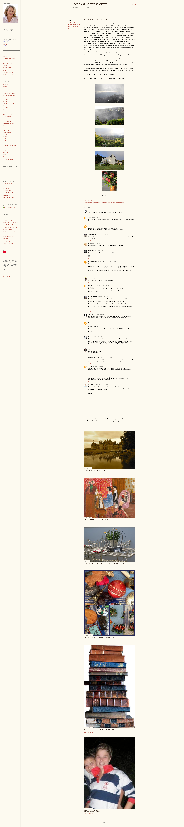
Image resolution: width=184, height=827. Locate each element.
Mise (89, 243)
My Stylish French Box (8, 193)
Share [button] (69, 17)
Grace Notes (6, 70)
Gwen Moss (6, 143)
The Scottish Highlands (8, 236)
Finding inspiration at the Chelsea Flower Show (106, 563)
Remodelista (6, 86)
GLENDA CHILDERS (93, 384)
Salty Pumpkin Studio (8, 128)
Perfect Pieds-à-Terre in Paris (10, 227)
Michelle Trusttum (92, 296)
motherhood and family (74, 22)
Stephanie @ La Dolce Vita (95, 357)
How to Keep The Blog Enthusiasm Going (8, 219)
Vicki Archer (6, 130)
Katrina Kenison (7, 116)
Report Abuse (7, 276)
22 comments (90, 522)
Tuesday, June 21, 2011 (97, 210)
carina (89, 217)
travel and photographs (74, 24)
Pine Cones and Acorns (9, 95)
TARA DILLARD (7, 138)
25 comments (90, 565)
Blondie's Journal (92, 250)
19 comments (90, 472)
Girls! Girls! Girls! (92, 811)
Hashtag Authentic (7, 56)
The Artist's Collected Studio (10, 231)
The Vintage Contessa (8, 123)
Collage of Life (6, 150)
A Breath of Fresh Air (8, 114)
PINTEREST (6, 44)
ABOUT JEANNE (82, 10)
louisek (90, 226)
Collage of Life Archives (91, 4)
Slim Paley (5, 140)
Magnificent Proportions (96, 470)
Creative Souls (6, 188)
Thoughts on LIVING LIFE (9, 238)
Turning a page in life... (8, 241)
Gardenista (5, 84)
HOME (75, 10)
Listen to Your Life (7, 61)
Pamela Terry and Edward (94, 285)
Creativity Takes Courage (9, 58)
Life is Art (5, 65)
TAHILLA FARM (91, 10)
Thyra (89, 349)
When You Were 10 (8, 72)
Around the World (7, 183)
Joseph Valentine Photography (7, 133)
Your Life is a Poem (8, 243)
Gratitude (5, 216)
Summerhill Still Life (8, 159)
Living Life (5, 147)
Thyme (4, 154)
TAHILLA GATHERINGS (102, 10)
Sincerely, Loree (7, 121)
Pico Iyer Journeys (7, 229)
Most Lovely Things (8, 88)
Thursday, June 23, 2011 (101, 374)
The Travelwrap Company (9, 197)
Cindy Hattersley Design (9, 93)
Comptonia (5, 107)
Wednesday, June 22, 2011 (103, 296)
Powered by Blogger (103, 822)
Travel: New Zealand (73, 26)
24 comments (90, 732)
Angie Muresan (92, 374)
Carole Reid (91, 314)
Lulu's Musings (6, 119)
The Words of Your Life (8, 74)
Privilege (5, 101)
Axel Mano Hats (7, 186)
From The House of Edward (10, 145)
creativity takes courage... (96, 519)
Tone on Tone (6, 152)
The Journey (6, 234)
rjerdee (90, 366)
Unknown (90, 322)
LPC (89, 278)
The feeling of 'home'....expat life (99, 637)
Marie (89, 336)
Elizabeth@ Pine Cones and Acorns (97, 261)
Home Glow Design (8, 125)
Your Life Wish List (7, 68)
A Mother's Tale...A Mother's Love (99, 730)
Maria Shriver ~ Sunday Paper (10, 222)
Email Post (89, 200)
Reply (89, 214)
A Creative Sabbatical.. (8, 63)
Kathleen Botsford (7, 157)
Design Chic (6, 91)
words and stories (72, 28)
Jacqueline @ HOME (93, 234)
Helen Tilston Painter (8, 112)
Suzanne (90, 210)
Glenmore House (7, 190)
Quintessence (6, 109)
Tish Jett (5, 136)
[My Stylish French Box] (9, 207)
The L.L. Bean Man (7, 195)
